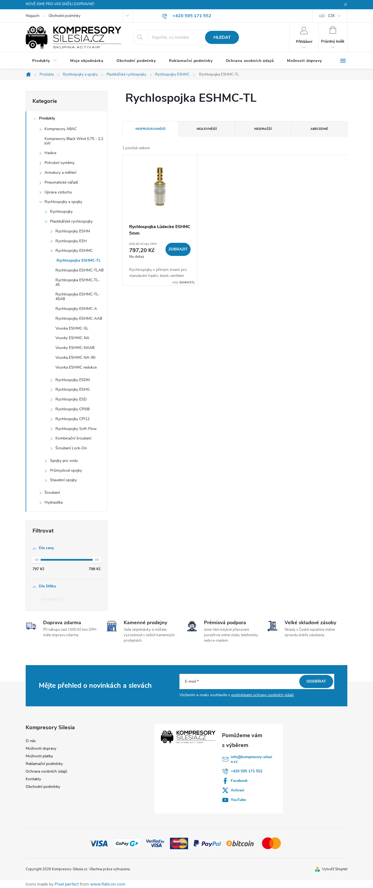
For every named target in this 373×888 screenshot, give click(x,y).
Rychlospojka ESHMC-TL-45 (77, 282)
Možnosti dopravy (41, 748)
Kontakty (33, 779)
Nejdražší (263, 129)
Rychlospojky (61, 211)
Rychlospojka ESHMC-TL (78, 260)
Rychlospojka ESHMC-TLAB (79, 270)
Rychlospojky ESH (71, 241)
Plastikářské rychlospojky (71, 221)
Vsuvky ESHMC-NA (72, 337)
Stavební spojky (63, 480)
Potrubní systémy (60, 162)
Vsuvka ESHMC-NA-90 (75, 357)
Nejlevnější (207, 129)
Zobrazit (178, 249)
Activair (237, 790)
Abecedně (319, 129)
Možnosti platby (39, 756)
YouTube (238, 799)
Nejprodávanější (150, 129)
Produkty (47, 118)
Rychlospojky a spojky (63, 201)
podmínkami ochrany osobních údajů (262, 695)
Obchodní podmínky (65, 15)
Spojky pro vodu (64, 460)
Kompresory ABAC (61, 128)
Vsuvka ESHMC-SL (71, 328)
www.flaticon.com (107, 884)
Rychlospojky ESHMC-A (76, 308)
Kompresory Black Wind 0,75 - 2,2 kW (74, 141)
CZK (331, 15)
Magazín (32, 15)
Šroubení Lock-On (71, 448)
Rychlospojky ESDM (72, 379)
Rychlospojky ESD (71, 399)
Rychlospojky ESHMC (74, 250)
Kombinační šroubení (73, 438)
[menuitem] (45, 60)
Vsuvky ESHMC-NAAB (74, 347)
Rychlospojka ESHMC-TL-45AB (77, 296)
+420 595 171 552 (246, 771)
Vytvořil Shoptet (334, 869)
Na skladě (51, 599)
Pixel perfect (67, 884)
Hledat (222, 37)
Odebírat (316, 681)
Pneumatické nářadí (61, 182)
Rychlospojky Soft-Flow (76, 428)
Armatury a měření (60, 172)
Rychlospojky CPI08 (72, 409)
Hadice (50, 153)
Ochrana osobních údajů (46, 771)
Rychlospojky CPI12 (72, 418)
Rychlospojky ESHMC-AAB (78, 318)
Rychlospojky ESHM (72, 231)
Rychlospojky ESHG (72, 389)
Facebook (239, 780)
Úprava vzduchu (58, 192)
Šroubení (52, 492)
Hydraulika (54, 502)
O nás (31, 740)
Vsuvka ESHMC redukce (76, 367)
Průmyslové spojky (66, 470)
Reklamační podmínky (44, 763)
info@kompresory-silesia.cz (251, 759)
